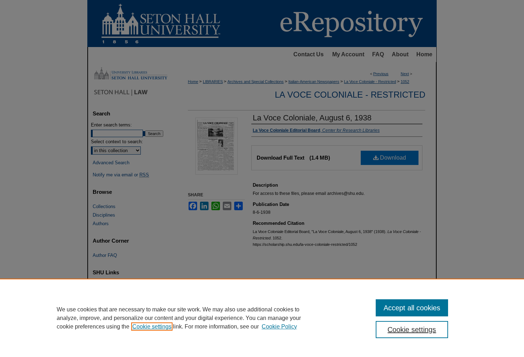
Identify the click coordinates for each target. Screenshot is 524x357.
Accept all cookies (412, 308)
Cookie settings (151, 327)
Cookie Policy (279, 327)
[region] (262, 318)
